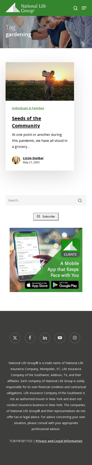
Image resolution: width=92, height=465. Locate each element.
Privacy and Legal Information (59, 441)
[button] (84, 8)
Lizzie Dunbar (33, 158)
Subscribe (47, 216)
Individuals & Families (28, 108)
